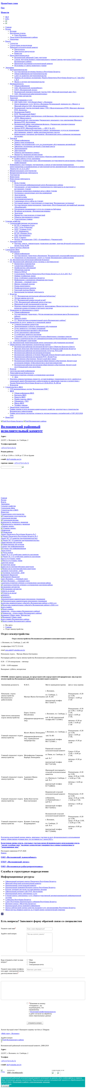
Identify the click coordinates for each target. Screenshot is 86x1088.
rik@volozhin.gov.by (14, 459)
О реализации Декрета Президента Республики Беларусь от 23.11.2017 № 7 (43, 274)
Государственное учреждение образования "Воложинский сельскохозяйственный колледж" (49, 256)
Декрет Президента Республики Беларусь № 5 (18, 534)
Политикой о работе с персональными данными (31, 1082)
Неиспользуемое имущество (20, 96)
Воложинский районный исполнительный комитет (22, 429)
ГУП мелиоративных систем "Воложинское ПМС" (29, 389)
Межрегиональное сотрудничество (23, 171)
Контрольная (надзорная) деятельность (29, 292)
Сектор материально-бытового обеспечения (31, 330)
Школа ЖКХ (19, 403)
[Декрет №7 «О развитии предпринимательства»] (20, 540)
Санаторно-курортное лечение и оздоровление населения (32, 375)
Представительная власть (19, 55)
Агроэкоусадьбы (20, 197)
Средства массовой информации (22, 371)
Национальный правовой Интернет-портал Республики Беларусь (30, 887)
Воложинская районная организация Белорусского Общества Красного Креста (44, 347)
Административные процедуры (26, 324)
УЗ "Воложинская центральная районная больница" (30, 260)
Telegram (32, 962)
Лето (16, 377)
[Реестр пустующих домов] (11, 561)
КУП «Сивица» (20, 237)
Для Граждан (15, 175)
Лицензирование (20, 148)
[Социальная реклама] (9, 520)
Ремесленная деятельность (20, 179)
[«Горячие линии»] (8, 528)
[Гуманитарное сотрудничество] (13, 516)
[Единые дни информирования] (13, 548)
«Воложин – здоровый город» (25, 282)
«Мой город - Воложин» (10, 1033)
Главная (8, 27)
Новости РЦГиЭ (20, 272)
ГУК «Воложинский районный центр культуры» (33, 302)
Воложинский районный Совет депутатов (30, 57)
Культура (13, 294)
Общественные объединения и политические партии (30, 345)
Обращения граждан (22, 270)
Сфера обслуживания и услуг (21, 100)
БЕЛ (7, 17)
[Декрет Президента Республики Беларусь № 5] (19, 536)
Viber (31, 960)
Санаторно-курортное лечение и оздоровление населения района (26, 583)
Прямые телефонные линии (25, 276)
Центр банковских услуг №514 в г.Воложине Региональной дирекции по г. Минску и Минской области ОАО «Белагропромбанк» (47, 105)
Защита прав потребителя (24, 142)
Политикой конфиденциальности (43, 1012)
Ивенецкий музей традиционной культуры (30, 304)
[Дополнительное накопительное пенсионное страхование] (24, 601)
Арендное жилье (7, 563)
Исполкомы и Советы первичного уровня (30, 65)
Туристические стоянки (23, 219)
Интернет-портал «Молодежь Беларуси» (20, 904)
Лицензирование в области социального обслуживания (35, 326)
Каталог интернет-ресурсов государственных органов (26, 889)
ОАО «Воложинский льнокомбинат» (28, 88)
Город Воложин (20, 35)
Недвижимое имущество (10, 587)
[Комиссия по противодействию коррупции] (18, 569)
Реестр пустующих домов (10, 559)
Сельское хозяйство (12, 221)
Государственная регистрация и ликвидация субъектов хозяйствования (37, 156)
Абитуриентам (20, 150)
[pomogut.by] (6, 597)
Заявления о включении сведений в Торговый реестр (34, 146)
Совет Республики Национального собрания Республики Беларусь (31, 902)
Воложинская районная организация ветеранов (32, 353)
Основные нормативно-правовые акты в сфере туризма (35, 191)
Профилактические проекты (25, 288)
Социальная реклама (9, 518)
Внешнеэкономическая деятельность (24, 173)
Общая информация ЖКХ (24, 393)
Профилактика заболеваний (25, 268)
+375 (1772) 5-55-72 (8, 448)
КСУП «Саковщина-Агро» (24, 225)
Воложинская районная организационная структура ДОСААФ (38, 351)
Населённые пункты (18, 33)
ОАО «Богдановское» (22, 235)
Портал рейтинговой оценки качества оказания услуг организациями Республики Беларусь (40, 908)
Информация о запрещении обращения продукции (33, 280)
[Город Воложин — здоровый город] (15, 581)
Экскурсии (18, 213)
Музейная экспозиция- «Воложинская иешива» (32, 211)
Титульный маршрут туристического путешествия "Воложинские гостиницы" (44, 203)
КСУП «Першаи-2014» (23, 233)
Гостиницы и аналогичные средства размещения (33, 193)
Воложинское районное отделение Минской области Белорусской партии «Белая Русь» (47, 355)
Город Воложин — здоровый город (14, 579)
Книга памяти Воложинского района (15, 619)
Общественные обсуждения (11, 542)
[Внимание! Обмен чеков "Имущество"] (11, 617)
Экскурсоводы (20, 195)
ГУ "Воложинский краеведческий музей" (30, 300)
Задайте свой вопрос (9, 934)
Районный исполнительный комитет (24, 47)
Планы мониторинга (22, 286)
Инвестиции (14, 177)
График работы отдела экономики (27, 159)
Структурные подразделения (21, 45)
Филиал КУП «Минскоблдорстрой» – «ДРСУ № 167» (34, 128)
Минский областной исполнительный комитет (23, 883)
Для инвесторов (16, 241)
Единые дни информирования (12, 546)
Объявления (5, 530)
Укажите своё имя (8, 929)
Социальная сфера (12, 249)
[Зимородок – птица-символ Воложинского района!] (21, 613)
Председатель (19, 49)
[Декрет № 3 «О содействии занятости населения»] (21, 556)
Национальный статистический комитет (20, 885)
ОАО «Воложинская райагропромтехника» (30, 94)
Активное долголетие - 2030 (12, 571)
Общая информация (22, 86)
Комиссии (18, 53)
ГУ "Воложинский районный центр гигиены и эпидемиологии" (34, 262)
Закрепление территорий (19, 407)
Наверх (3, 853)
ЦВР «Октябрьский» (15, 1073)
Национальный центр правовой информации (22, 906)
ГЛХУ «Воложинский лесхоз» (25, 90)
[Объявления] (6, 532)
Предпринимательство (18, 70)
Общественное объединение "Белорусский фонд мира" (35, 359)
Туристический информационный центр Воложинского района (38, 185)
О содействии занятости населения (27, 334)
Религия (13, 369)
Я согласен (5, 1086)
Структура (14, 43)
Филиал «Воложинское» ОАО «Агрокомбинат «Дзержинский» (38, 239)
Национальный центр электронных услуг (21, 893)
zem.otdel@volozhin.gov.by (15, 650)
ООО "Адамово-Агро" (23, 229)
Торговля (13, 138)
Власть (8, 41)
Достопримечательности (23, 199)
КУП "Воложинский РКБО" (25, 114)
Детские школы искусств (23, 298)
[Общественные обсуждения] (12, 544)
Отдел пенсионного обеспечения (27, 332)
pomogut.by (5, 595)
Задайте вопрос (7, 1038)
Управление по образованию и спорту (24, 310)
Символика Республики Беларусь (18, 900)
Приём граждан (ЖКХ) (23, 399)
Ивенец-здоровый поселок (24, 284)
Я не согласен (6, 1084)
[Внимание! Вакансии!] (10, 577)
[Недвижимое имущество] (11, 589)
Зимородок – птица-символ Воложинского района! (20, 611)
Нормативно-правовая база (24, 264)
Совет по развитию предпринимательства (30, 76)
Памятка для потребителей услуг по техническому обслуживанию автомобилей (44, 144)
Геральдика (14, 39)
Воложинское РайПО (22, 112)
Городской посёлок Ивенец (24, 290)
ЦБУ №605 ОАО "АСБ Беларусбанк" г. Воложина (33, 102)
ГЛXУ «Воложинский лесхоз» (15, 862)
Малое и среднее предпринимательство (29, 82)
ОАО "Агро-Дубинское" (23, 227)
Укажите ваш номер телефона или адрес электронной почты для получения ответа (12, 971)
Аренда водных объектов (19, 247)
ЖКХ (12, 391)
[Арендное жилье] (8, 565)
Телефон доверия (20, 405)
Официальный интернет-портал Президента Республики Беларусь (30, 881)
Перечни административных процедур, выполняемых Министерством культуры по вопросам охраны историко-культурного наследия (46, 307)
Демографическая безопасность (22, 373)
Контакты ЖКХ (20, 395)
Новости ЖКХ (20, 397)
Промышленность (17, 84)
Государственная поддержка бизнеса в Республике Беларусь (37, 72)
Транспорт (14, 98)
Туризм (12, 181)
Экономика (9, 68)
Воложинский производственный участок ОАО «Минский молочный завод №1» (45, 92)
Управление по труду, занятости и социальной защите (30, 322)
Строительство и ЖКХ (14, 387)
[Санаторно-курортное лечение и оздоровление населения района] (27, 585)
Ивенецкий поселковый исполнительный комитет (33, 63)
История (13, 31)
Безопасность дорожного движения (14, 522)
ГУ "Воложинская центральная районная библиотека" (35, 296)
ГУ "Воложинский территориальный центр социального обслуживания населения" (42, 342)
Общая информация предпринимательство (30, 74)
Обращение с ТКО (21, 401)
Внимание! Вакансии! (9, 575)
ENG (7, 19)
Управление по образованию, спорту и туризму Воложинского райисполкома (44, 258)
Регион (8, 29)
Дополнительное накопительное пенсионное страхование (23, 599)
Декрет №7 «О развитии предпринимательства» (19, 538)
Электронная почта (36, 964)
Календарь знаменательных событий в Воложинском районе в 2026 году (29, 603)
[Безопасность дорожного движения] (15, 524)
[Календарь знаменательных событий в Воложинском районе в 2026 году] (29, 605)
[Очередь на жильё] (8, 593)
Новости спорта (20, 318)
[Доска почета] (7, 552)
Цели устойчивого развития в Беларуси (29, 278)
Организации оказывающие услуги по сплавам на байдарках (37, 209)
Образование (15, 252)
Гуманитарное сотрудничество (12, 514)
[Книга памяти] (7, 609)
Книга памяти (6, 607)
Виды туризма (19, 183)
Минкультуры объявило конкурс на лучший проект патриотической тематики (35, 910)
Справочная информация (24, 266)
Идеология (14, 385)
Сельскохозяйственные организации (24, 223)
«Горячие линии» (7, 526)
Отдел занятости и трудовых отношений (29, 328)
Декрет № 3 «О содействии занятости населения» (20, 554)
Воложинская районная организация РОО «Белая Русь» (35, 357)
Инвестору (9, 417)
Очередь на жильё (8, 591)
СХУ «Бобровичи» (21, 231)
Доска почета (6, 550)
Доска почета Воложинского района (24, 37)
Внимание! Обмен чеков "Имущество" (16, 615)
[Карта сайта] (6, 21)
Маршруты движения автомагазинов (28, 154)
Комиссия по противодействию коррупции (17, 567)
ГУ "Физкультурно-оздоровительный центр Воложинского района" (40, 320)
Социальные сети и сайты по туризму (28, 201)
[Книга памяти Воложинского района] (16, 621)
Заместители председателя (24, 51)
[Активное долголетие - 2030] (12, 573)
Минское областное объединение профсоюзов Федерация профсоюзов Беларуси (45, 349)
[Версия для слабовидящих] (6, 23)
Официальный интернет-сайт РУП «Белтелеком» (24, 891)
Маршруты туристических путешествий (29, 215)
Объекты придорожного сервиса (26, 152)
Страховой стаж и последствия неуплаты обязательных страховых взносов (43, 336)
